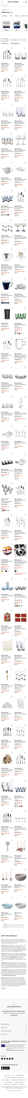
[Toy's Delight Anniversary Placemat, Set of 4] (20, 617)
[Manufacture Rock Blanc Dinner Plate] (7, 646)
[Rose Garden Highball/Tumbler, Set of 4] (20, 646)
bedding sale (13, 957)
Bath (11, 15)
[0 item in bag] (26, 2)
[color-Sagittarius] (4, 303)
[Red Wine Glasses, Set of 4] (7, 226)
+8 (9, 302)
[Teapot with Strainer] (7, 169)
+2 (9, 510)
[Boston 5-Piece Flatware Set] (7, 54)
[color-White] (4, 571)
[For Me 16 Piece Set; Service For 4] (7, 703)
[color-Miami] (2, 571)
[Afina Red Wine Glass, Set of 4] (20, 432)
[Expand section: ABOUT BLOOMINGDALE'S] (14, 1031)
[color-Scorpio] (2, 303)
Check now (21, 1050)
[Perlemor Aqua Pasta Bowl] (7, 904)
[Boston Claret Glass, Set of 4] (20, 787)
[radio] (2, 215)
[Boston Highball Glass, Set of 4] (20, 314)
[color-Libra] (6, 303)
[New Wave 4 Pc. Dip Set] (7, 460)
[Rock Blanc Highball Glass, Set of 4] (7, 112)
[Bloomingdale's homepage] (2, 9)
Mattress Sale (4, 953)
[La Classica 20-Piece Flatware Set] (7, 521)
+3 (9, 214)
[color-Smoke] (19, 806)
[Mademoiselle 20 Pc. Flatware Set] (7, 731)
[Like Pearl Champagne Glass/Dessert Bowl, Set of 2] (20, 226)
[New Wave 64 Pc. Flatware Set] (7, 82)
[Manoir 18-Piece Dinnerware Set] (20, 460)
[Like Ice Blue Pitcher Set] (7, 585)
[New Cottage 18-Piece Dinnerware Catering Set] (7, 403)
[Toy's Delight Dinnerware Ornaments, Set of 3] (20, 846)
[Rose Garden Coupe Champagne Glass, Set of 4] (20, 817)
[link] (7, 67)
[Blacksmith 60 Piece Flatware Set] (20, 82)
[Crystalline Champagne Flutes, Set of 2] (20, 403)
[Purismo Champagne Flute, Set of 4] (20, 731)
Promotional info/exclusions (12, 1050)
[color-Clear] (4, 215)
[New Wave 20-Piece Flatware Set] (7, 344)
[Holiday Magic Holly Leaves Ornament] (20, 256)
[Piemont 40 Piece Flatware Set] (20, 197)
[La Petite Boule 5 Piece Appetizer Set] (7, 550)
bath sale (21, 983)
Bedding (17, 15)
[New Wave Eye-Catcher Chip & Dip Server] (20, 169)
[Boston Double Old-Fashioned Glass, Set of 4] (20, 585)
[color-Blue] (2, 215)
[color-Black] (6, 571)
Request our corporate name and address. (14, 1088)
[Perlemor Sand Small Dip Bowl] (20, 876)
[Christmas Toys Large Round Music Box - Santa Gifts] (7, 617)
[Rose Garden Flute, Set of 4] (20, 703)
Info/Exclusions (14, 1015)
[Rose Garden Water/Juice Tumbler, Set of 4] (7, 787)
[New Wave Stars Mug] (7, 285)
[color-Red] (8, 215)
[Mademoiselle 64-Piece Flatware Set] (7, 817)
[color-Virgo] (8, 303)
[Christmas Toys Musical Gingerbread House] (7, 759)
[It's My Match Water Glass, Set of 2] (20, 54)
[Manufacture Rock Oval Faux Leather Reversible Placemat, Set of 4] (20, 550)
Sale (5, 9)
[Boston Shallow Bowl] (20, 374)
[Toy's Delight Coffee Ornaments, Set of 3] (7, 876)
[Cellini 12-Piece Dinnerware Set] (7, 432)
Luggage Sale (4, 962)
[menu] (2, 2)
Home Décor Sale (4, 977)
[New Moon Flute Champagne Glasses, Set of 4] (20, 521)
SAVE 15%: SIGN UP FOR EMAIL (14, 1006)
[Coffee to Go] (7, 314)
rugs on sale (15, 950)
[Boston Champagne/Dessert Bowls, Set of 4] (7, 490)
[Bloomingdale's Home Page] (13, 2)
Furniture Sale (4, 945)
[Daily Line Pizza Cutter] (7, 846)
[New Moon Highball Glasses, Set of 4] (20, 112)
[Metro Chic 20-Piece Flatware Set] (20, 490)
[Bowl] (20, 904)
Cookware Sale (4, 969)
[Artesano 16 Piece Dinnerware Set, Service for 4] (20, 285)
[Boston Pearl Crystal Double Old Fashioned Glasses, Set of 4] (7, 374)
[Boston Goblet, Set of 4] (7, 197)
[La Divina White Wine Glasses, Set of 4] (20, 675)
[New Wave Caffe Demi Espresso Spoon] (7, 675)
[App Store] (5, 1068)
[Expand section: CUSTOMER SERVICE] (14, 1024)
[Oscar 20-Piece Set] (20, 759)
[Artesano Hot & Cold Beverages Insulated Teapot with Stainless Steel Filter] (7, 256)
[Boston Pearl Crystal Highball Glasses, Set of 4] (7, 140)
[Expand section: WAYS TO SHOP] (14, 1034)
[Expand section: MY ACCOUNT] (14, 1027)
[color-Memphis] (8, 571)
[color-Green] (6, 215)
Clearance (4, 15)
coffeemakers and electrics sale (9, 975)
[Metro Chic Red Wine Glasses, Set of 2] (20, 140)
